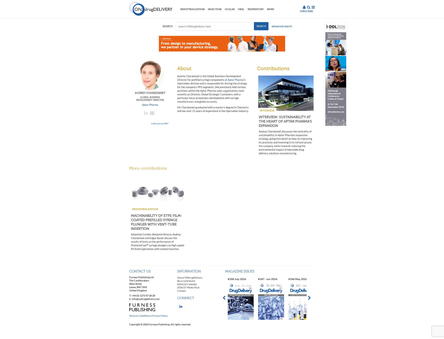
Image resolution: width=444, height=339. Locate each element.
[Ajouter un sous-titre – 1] (222, 51)
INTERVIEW (267, 110)
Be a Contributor (186, 280)
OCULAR (230, 9)
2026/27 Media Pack (188, 287)
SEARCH (168, 26)
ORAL (241, 9)
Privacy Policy (160, 315)
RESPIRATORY (256, 9)
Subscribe (306, 11)
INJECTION (214, 9)
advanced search (282, 26)
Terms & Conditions (140, 315)
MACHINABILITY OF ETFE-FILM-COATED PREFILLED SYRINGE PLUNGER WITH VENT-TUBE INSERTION (156, 222)
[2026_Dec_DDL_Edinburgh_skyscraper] (335, 126)
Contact (181, 290)
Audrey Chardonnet (150, 96)
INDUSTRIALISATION (192, 9)
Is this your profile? (159, 123)
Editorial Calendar (187, 284)
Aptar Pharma (150, 104)
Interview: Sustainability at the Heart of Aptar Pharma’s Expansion (285, 121)
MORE (270, 9)
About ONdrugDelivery (190, 277)
